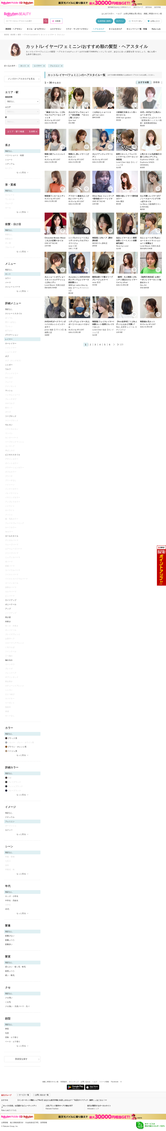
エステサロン (55, 29)
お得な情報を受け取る (133, 14)
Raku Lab (156, 29)
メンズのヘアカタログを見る (21, 79)
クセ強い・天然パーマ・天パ (17, 1006)
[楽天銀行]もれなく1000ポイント (119, 7)
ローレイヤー (10, 343)
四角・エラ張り (11, 1037)
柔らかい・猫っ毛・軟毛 (15, 967)
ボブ (7, 356)
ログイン (120, 21)
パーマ (8, 282)
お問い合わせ (85, 1082)
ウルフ (8, 369)
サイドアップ (10, 600)
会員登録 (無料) (104, 21)
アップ (8, 609)
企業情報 (4, 1122)
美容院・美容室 (9, 35)
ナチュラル (10, 817)
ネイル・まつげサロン (36, 29)
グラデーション (11, 335)
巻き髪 (8, 617)
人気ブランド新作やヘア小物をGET (59, 1106)
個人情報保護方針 (16, 1122)
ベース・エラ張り (12, 1042)
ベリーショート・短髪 (14, 155)
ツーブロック (10, 416)
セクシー (9, 830)
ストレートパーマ (12, 287)
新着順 (156, 82)
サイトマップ (74, 1082)
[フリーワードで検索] (45, 21)
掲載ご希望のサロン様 (153, 14)
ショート (9, 160)
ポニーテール (10, 604)
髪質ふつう (10, 971)
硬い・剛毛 (10, 975)
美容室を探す (21, 1059)
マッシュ (9, 390)
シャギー (9, 365)
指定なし (9, 270)
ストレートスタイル (13, 313)
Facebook (114, 1082)
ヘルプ (119, 14)
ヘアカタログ (98, 29)
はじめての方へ (108, 14)
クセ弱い (9, 998)
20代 (7, 909)
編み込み (9, 660)
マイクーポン (137, 21)
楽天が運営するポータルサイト (99, 1106)
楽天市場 (157, 7)
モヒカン (9, 425)
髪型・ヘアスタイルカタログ (28, 35)
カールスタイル (11, 536)
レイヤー (51, 35)
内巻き (8, 621)
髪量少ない (10, 936)
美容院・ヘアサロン (13, 29)
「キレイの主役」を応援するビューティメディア (19, 1106)
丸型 (7, 1033)
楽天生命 (149, 7)
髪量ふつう (10, 940)
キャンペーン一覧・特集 (137, 29)
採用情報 (43, 1122)
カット (43, 35)
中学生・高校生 (11, 900)
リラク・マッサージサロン (77, 29)
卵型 (7, 1029)
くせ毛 (8, 1002)
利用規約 (64, 1082)
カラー (8, 278)
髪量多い (9, 944)
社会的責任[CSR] (31, 1122)
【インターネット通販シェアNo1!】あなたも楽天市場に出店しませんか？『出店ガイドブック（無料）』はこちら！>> (62, 1100)
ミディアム (10, 164)
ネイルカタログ (115, 29)
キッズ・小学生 (11, 896)
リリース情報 (104, 1082)
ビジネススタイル (12, 455)
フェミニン (54, 66)
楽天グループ (138, 7)
